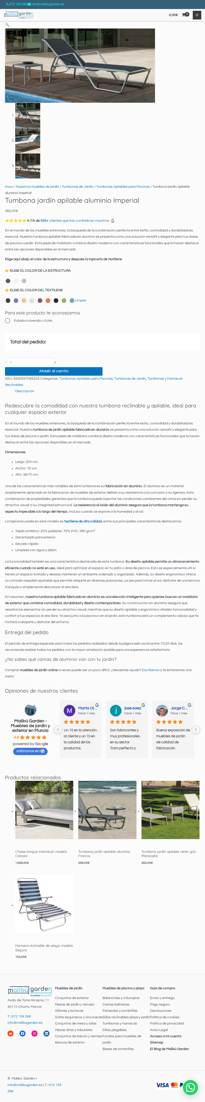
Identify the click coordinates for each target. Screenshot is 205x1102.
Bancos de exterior (70, 1042)
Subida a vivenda (33, 320)
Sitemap (156, 1042)
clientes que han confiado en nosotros (80, 220)
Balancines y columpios (121, 998)
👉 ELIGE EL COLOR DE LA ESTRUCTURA (38, 270)
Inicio (9, 186)
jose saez (132, 708)
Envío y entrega (162, 998)
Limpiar (80, 300)
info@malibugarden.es (48, 4)
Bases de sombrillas (118, 1049)
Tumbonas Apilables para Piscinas (123, 186)
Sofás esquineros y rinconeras (78, 1017)
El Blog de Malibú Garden (169, 1049)
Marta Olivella (88, 708)
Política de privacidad (167, 1023)
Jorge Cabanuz (180, 708)
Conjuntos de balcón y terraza (78, 1036)
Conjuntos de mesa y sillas (75, 1023)
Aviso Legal (159, 1030)
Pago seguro (160, 1004)
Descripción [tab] (24, 391)
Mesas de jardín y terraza (74, 1004)
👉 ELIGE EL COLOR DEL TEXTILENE (34, 290)
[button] (7, 24)
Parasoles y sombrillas (120, 1011)
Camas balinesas (116, 1004)
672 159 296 (18, 4)
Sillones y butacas (69, 1011)
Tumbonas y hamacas (119, 1023)
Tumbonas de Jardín (78, 186)
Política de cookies (165, 1017)
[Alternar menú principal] (197, 15)
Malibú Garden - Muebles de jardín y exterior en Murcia (30, 726)
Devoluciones (161, 1011)
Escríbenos (151, 670)
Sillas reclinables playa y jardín (126, 1017)
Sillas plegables (114, 1030)
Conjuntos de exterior (72, 998)
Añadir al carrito (53, 371)
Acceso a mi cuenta (165, 1036)
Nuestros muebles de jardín (37, 186)
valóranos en (28, 751)
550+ (44, 220)
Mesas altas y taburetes (73, 1030)
